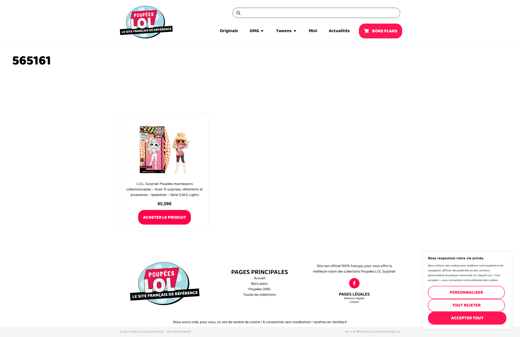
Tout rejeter (466, 305)
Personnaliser (466, 292)
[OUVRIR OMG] (262, 31)
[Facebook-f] (354, 283)
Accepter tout (467, 318)
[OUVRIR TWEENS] (295, 31)
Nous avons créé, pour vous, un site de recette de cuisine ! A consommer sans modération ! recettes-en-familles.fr (260, 322)
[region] (467, 290)
